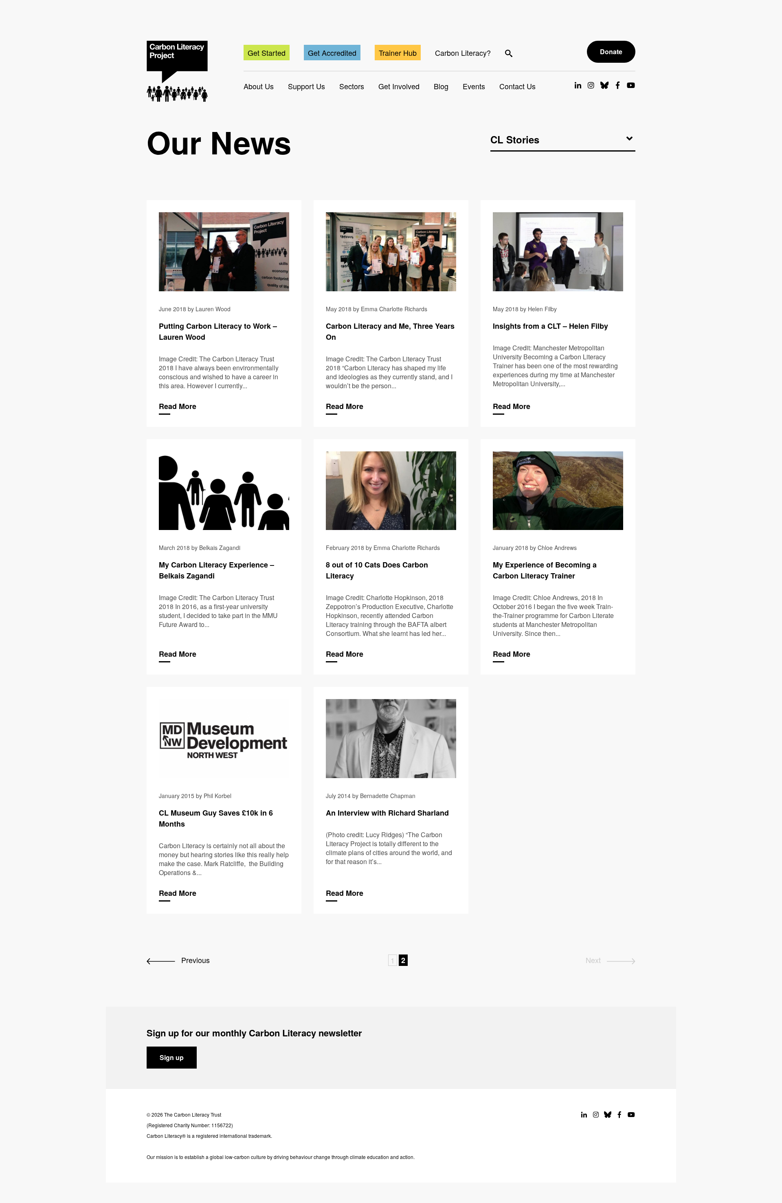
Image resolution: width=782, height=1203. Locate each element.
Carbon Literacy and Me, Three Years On (391, 313)
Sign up (172, 1057)
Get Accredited (332, 52)
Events (474, 86)
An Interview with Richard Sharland (391, 800)
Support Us (306, 86)
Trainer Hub (398, 52)
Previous (194, 959)
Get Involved (399, 86)
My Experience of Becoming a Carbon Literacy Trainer (558, 557)
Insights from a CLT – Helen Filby (558, 313)
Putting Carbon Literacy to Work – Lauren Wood (224, 313)
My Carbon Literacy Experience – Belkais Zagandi (224, 557)
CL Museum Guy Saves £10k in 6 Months (224, 800)
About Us (259, 86)
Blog (441, 86)
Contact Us (517, 86)
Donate (611, 51)
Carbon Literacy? (463, 52)
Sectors (351, 86)
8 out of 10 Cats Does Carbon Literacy (391, 557)
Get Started (267, 52)
